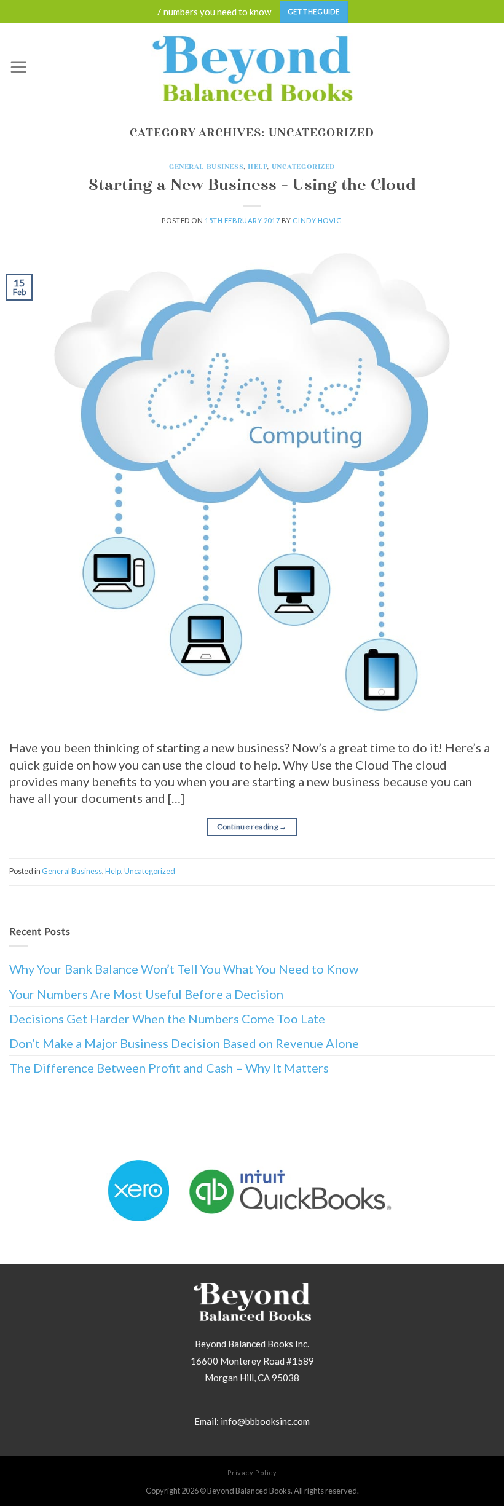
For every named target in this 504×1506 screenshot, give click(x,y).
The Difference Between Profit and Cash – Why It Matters (169, 1067)
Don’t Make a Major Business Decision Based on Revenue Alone (184, 1043)
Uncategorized (303, 166)
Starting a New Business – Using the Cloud (252, 184)
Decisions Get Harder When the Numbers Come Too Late (167, 1018)
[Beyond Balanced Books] (252, 67)
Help (257, 166)
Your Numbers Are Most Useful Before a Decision (146, 994)
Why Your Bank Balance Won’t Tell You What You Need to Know (183, 968)
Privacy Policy (252, 1472)
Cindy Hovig (317, 220)
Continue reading (252, 826)
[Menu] (18, 67)
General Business (206, 166)
